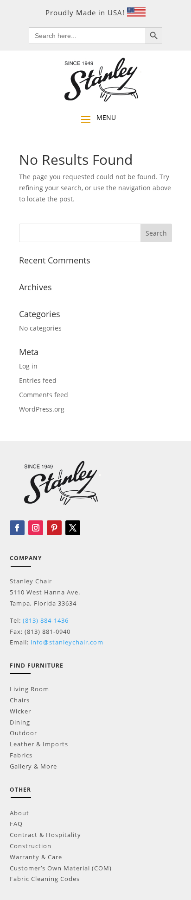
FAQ (16, 823)
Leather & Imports (39, 744)
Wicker (20, 711)
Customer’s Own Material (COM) (61, 868)
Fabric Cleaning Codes (45, 879)
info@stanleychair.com (67, 642)
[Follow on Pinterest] (54, 527)
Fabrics (21, 755)
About (19, 813)
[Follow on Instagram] (35, 527)
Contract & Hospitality (45, 835)
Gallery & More (33, 766)
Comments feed (43, 394)
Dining (20, 722)
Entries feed (38, 380)
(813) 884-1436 (46, 620)
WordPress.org (41, 409)
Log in (28, 366)
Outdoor (23, 733)
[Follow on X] (72, 527)
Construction (30, 846)
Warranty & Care (36, 857)
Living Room (29, 689)
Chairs (20, 700)
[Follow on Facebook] (17, 527)
